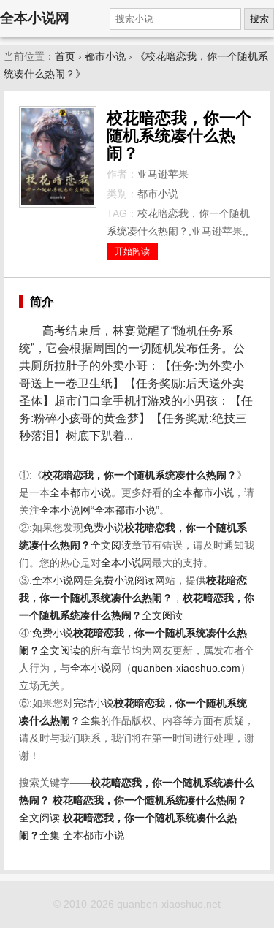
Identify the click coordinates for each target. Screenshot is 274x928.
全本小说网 (34, 18)
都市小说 (105, 56)
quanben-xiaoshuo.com (186, 668)
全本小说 (121, 563)
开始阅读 (132, 251)
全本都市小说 (80, 492)
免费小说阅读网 (129, 580)
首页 (65, 56)
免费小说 (103, 527)
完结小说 (93, 703)
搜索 (259, 18)
